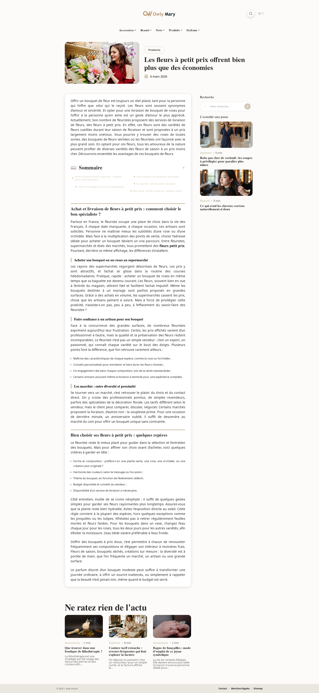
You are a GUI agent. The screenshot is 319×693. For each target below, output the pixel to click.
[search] (250, 13)
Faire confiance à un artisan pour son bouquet (157, 176)
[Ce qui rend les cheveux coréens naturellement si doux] (226, 183)
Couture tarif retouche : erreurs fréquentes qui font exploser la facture (127, 651)
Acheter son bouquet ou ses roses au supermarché (101, 186)
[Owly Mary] (159, 13)
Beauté (205, 200)
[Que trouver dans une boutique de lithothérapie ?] (84, 626)
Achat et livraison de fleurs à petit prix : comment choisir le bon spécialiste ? (97, 178)
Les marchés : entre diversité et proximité (155, 183)
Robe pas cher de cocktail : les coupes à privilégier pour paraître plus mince (226, 161)
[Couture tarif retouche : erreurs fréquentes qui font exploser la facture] (128, 626)
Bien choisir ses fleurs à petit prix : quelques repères (157, 190)
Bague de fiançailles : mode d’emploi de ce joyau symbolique (172, 651)
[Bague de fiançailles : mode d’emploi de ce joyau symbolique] (172, 626)
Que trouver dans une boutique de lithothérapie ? (83, 649)
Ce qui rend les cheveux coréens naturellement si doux (222, 207)
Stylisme (114, 643)
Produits (154, 49)
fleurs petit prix (172, 246)
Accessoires (72, 643)
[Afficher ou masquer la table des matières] (143, 168)
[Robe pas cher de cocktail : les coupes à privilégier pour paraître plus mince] (226, 135)
